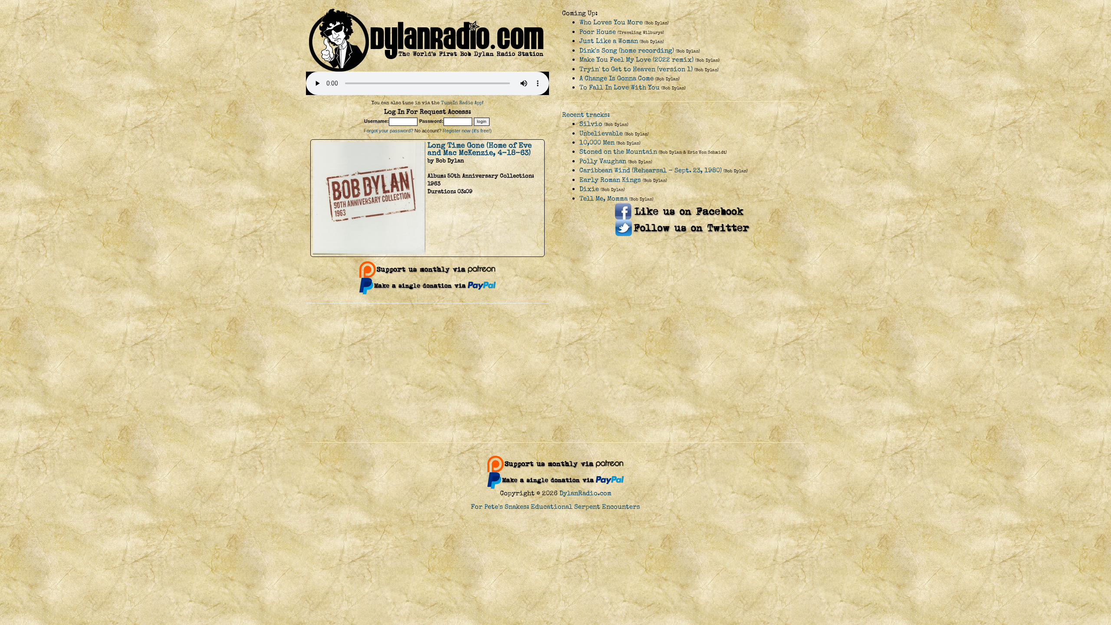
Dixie (589, 189)
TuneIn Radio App (461, 102)
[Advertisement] (555, 373)
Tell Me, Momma (603, 198)
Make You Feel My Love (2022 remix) (636, 60)
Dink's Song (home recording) (626, 50)
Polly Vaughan (602, 161)
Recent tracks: (586, 115)
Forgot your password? (388, 130)
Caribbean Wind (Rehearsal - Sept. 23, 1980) (650, 170)
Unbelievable (601, 133)
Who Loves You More (611, 22)
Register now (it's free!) (467, 130)
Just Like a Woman (608, 41)
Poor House (597, 32)
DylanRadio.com (585, 493)
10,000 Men (597, 142)
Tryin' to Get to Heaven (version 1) (636, 69)
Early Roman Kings (610, 180)
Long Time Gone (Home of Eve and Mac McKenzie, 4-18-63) (479, 149)
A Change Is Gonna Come (616, 78)
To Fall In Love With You (619, 87)
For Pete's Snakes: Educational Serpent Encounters (555, 507)
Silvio (590, 124)
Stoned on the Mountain (618, 152)
